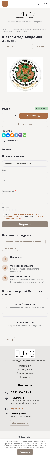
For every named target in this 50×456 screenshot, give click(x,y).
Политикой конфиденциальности (31, 448)
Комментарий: (9, 191)
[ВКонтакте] (8, 135)
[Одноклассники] (12, 135)
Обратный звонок (20, 423)
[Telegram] (16, 135)
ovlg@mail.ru (17, 408)
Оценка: (5, 207)
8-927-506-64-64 (21, 392)
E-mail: (5, 181)
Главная (5, 29)
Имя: (5, 170)
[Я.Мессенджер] (4, 135)
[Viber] (20, 135)
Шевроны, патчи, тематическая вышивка (28, 29)
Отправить (25, 224)
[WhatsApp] (24, 135)
